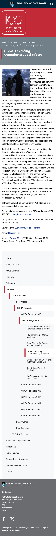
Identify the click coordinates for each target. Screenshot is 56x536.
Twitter (12, 519)
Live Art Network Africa (16, 465)
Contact (9, 471)
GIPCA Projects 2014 (31, 384)
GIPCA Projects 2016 (31, 314)
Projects (10, 277)
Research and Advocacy (17, 459)
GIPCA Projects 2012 (31, 397)
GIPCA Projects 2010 (31, 409)
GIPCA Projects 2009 (31, 415)
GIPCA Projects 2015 (32, 320)
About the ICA (12, 264)
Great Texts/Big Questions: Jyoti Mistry (38, 352)
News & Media (12, 271)
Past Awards (22, 422)
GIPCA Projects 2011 (31, 403)
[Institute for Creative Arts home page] (14, 22)
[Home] (17, 484)
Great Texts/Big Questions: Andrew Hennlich (39, 344)
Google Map (15, 238)
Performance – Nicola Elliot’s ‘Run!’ (37, 377)
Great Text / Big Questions (18, 440)
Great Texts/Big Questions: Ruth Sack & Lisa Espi (39, 361)
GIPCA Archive (19, 295)
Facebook (3, 519)
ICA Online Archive (19, 434)
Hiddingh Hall (14, 233)
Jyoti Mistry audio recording (27, 228)
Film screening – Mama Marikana (37, 336)
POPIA (12, 530)
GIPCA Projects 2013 (31, 391)
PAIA (18, 530)
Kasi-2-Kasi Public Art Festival (36, 369)
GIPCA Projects (24, 308)
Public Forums (12, 453)
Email (4, 510)
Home (8, 258)
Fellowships (11, 283)
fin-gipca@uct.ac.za (22, 214)
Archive (10, 289)
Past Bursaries (22, 428)
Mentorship (11, 447)
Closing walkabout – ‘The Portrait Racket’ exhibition (39, 327)
